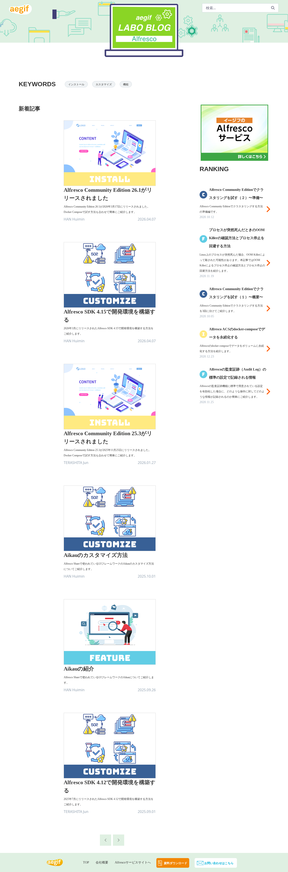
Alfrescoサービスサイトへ (133, 862)
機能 (125, 84)
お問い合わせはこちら (219, 863)
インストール (76, 84)
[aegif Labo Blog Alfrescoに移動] (144, 47)
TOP (86, 862)
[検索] (273, 7)
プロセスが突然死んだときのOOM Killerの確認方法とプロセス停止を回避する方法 (237, 238)
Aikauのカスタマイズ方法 (96, 555)
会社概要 (102, 862)
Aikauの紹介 (79, 669)
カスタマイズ (104, 84)
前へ (103, 837)
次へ (116, 837)
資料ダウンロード (175, 863)
